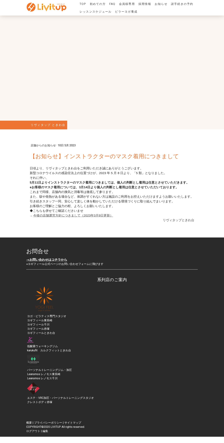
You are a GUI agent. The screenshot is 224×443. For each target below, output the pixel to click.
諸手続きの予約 (182, 4)
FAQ (112, 4)
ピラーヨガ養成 (126, 11)
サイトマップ (72, 422)
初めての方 (98, 4)
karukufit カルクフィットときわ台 (49, 350)
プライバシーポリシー (48, 422)
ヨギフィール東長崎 (39, 320)
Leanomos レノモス (39, 378)
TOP (83, 4)
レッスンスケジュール (95, 11)
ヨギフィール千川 (38, 324)
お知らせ (161, 4)
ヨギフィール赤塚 (38, 328)
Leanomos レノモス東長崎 (43, 374)
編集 (45, 431)
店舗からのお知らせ (44, 145)
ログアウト (33, 431)
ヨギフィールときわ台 (41, 333)
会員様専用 (127, 4)
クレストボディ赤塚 (39, 402)
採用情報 (144, 4)
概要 (29, 422)
